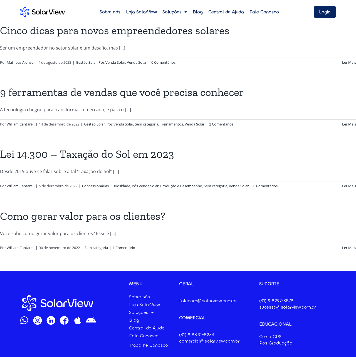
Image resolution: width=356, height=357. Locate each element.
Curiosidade (120, 185)
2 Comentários (221, 124)
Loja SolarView (141, 12)
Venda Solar (137, 62)
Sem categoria (146, 124)
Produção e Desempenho (181, 185)
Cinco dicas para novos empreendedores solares (114, 30)
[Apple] (77, 320)
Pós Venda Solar (111, 62)
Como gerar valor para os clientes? (82, 216)
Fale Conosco (264, 12)
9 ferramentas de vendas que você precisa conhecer (122, 92)
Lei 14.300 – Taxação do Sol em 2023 (87, 154)
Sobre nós (110, 12)
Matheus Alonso (20, 62)
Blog (198, 12)
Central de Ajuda (226, 12)
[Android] (90, 320)
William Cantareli (20, 124)
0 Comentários (163, 62)
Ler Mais (349, 62)
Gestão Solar (86, 62)
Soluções (172, 12)
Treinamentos (171, 124)
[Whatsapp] (24, 320)
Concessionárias (95, 185)
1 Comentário (124, 247)
